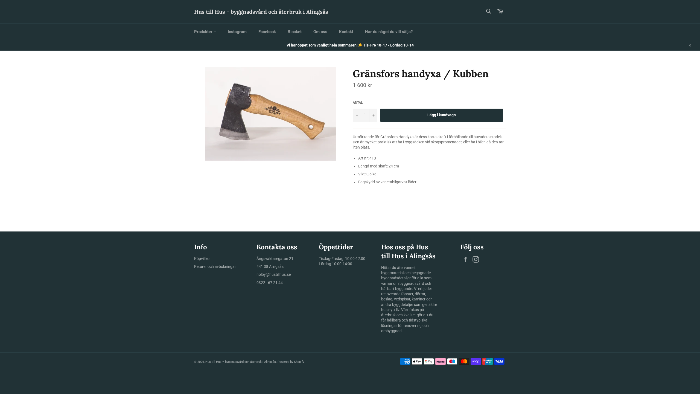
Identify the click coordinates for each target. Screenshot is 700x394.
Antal (358, 103)
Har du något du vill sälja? (389, 31)
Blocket (295, 31)
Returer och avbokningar (215, 266)
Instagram (237, 31)
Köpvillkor (202, 258)
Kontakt (346, 31)
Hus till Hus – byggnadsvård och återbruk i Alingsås (261, 11)
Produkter (204, 31)
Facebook (267, 31)
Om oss (320, 31)
